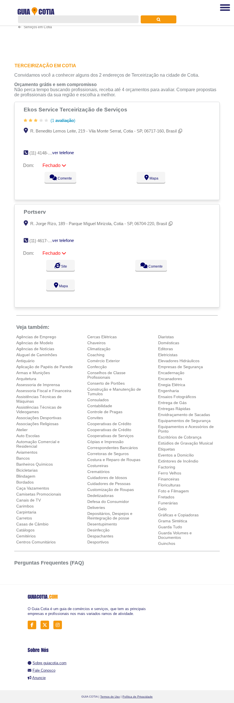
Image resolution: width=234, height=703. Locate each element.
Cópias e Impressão (105, 441)
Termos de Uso (110, 696)
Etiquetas (166, 449)
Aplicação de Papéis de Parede (44, 366)
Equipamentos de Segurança (184, 420)
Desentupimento (102, 524)
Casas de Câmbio (32, 524)
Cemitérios (26, 536)
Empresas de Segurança (180, 366)
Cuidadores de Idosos (107, 477)
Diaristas (166, 337)
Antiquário (25, 360)
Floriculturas (169, 485)
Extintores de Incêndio (178, 461)
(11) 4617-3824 (43, 240)
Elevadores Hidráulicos (178, 360)
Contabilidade (99, 406)
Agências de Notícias (35, 349)
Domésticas (168, 343)
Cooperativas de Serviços (110, 435)
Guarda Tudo (170, 527)
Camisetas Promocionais (38, 494)
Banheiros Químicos (34, 464)
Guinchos (166, 543)
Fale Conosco (44, 670)
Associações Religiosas (37, 423)
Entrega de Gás (172, 402)
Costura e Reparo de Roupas (113, 459)
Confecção (97, 366)
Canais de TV (28, 500)
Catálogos (25, 530)
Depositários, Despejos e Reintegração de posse (109, 515)
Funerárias (168, 503)
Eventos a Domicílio (176, 455)
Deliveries (96, 507)
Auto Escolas (28, 435)
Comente (64, 178)
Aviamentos (26, 452)
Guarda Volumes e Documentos (175, 535)
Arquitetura (26, 378)
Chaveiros (96, 343)
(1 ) (62, 120)
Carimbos (25, 506)
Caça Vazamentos (32, 488)
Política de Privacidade (137, 696)
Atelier (22, 429)
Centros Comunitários (36, 542)
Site (63, 266)
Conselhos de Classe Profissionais (106, 375)
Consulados (98, 400)
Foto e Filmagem (173, 491)
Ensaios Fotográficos (177, 396)
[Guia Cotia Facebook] (33, 625)
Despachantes (100, 536)
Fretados (166, 497)
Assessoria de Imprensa (38, 384)
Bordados (25, 482)
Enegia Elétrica (171, 384)
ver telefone (63, 152)
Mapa (153, 178)
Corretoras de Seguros (108, 453)
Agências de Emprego (36, 337)
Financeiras (168, 479)
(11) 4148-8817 (43, 152)
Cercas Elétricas (102, 337)
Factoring (166, 467)
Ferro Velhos (169, 473)
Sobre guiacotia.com (49, 663)
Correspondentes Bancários (112, 447)
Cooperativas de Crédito (109, 423)
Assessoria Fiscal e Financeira (43, 390)
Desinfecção (98, 530)
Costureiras (97, 465)
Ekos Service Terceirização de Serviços (76, 109)
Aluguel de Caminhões (36, 354)
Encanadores (170, 378)
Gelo (162, 509)
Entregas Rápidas (174, 408)
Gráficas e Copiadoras (178, 515)
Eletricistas (167, 354)
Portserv (35, 212)
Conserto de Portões (106, 383)
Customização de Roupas (110, 489)
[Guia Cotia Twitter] (46, 625)
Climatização (98, 349)
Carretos (24, 518)
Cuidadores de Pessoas (108, 483)
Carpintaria (26, 512)
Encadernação (171, 372)
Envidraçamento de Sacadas (184, 414)
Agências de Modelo (34, 343)
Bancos (23, 458)
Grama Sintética (172, 521)
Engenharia (168, 390)
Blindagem (25, 476)
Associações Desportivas (38, 417)
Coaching (95, 354)
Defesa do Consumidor (108, 501)
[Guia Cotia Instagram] (59, 625)
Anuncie (39, 678)
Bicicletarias (27, 470)
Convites (95, 417)
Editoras (165, 349)
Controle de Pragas (104, 411)
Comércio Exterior (103, 360)
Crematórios (98, 471)
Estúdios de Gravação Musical (185, 443)
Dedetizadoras (100, 495)
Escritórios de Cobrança (179, 437)
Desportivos (98, 542)
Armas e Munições (33, 372)
